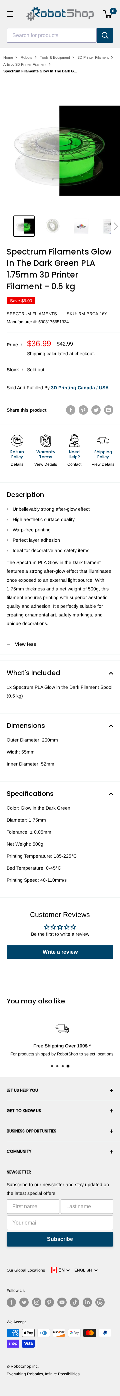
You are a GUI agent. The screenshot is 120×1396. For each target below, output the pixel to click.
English (84, 1270)
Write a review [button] (60, 952)
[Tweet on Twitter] (96, 410)
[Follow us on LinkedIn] (87, 1302)
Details (17, 464)
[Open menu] (10, 14)
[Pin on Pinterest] (83, 410)
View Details (45, 464)
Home (8, 57)
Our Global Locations (26, 1270)
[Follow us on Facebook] (11, 1302)
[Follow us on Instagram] (36, 1302)
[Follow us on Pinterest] (49, 1302)
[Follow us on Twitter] (24, 1302)
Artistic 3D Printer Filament (24, 64)
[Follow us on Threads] (100, 1302)
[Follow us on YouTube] (62, 1302)
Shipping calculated (47, 353)
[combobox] (52, 35)
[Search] (105, 35)
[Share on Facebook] (70, 410)
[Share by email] (108, 410)
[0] (108, 14)
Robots (26, 57)
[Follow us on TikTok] (74, 1302)
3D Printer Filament (93, 57)
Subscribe (60, 1239)
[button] (115, 226)
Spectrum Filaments (32, 313)
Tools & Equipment (55, 57)
